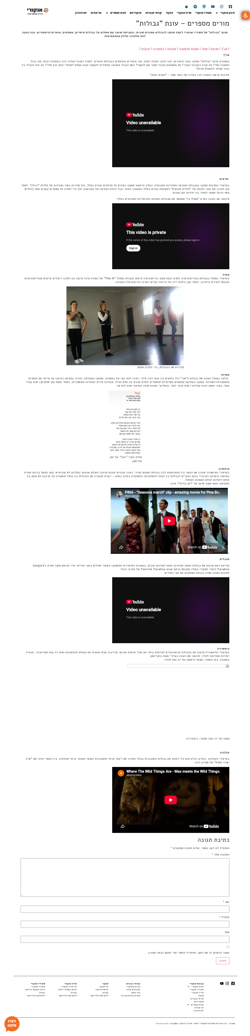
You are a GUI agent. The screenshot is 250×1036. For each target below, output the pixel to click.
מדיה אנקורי (184, 12)
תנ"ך (224, 49)
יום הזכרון (81, 12)
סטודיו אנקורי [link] (38, 986)
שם (226, 902)
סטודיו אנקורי (203, 12)
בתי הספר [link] (135, 992)
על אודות (96, 12)
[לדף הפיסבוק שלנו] (230, 6)
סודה (189, 1023)
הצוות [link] (106, 992)
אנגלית (171, 49)
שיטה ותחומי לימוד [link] (67, 989)
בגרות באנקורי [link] (133, 986)
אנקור (169, 12)
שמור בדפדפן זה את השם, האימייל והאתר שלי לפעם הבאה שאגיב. (188, 953)
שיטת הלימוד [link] (102, 989)
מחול (205, 49)
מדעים (215, 49)
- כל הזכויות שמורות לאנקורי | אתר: (213, 1023)
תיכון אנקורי (227, 12)
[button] (245, 15)
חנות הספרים (118, 12)
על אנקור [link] (104, 986)
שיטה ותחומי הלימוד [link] (35, 989)
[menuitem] (124, 986)
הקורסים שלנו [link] (133, 989)
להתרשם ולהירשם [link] (100, 995)
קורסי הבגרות (153, 12)
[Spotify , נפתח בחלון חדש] (195, 6)
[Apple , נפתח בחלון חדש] (186, 6)
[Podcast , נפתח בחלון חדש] (204, 6)
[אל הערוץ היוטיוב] (212, 6)
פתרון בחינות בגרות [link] (130, 995)
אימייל (224, 917)
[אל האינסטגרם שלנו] (221, 6)
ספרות (195, 49)
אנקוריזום (136, 12)
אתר (226, 932)
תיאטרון (184, 49)
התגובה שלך (220, 854)
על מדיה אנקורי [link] (69, 986)
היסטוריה (158, 49)
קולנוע (145, 49)
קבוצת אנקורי (196, 983)
